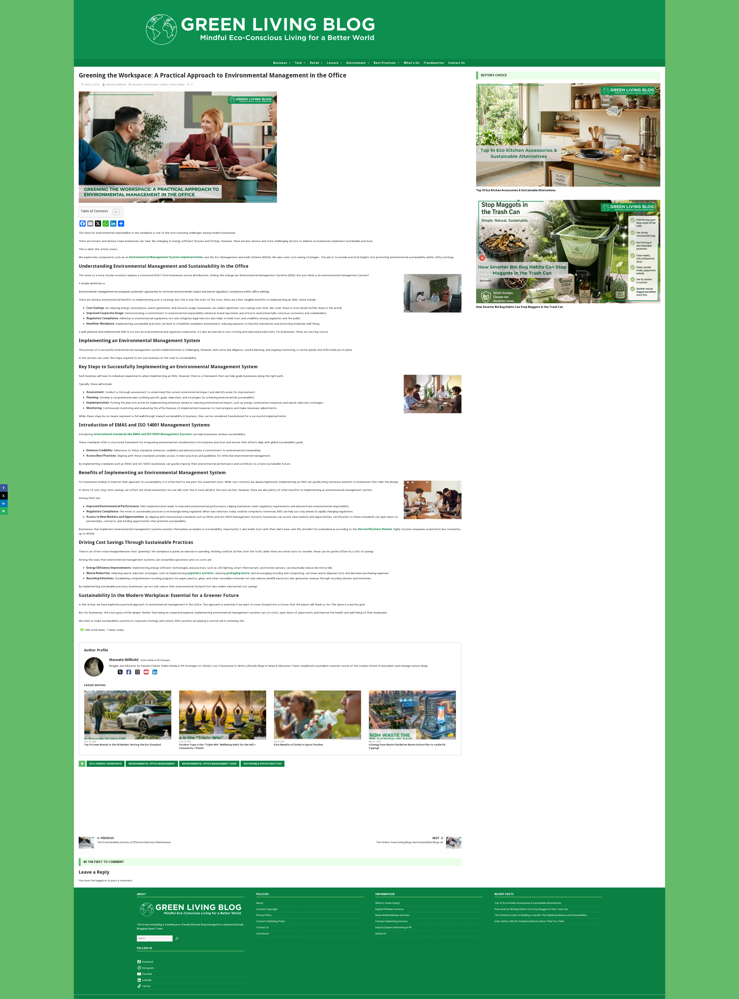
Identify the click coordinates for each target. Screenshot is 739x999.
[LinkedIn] (154, 672)
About (259, 903)
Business (280, 63)
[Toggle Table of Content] (114, 212)
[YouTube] (146, 672)
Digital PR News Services (389, 909)
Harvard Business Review (375, 529)
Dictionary (260, 738)
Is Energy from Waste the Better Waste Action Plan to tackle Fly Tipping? (407, 746)
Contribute (262, 934)
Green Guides (176, 84)
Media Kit (380, 934)
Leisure (332, 63)
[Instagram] (137, 672)
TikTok (146, 986)
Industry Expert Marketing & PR (393, 927)
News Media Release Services (392, 915)
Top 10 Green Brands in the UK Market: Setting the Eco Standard (122, 744)
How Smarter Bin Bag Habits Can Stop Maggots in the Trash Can (519, 307)
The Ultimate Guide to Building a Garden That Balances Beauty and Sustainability (540, 915)
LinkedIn (147, 980)
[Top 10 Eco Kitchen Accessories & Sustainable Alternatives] (568, 184)
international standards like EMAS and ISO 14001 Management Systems (143, 434)
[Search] (177, 938)
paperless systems (200, 573)
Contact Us (456, 63)
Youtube (147, 974)
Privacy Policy (263, 915)
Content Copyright (267, 909)
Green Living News (351, 738)
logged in (101, 880)
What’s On (412, 63)
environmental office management (152, 764)
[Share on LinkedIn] (4, 503)
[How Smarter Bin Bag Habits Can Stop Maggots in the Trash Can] (568, 301)
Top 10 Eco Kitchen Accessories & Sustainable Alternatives (516, 190)
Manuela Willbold (116, 84)
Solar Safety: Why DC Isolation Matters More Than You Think (529, 921)
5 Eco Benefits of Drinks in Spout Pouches (299, 744)
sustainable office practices (262, 764)
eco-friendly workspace (105, 764)
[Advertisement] (194, 804)
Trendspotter (433, 63)
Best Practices (385, 63)
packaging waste (238, 573)
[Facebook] (128, 672)
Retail (314, 63)
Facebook (147, 962)
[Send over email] (4, 511)
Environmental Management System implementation (166, 257)
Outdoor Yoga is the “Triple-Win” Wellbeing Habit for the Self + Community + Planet (217, 746)
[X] (120, 672)
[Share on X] (4, 496)
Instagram (148, 968)
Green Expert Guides (156, 84)
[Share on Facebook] (4, 488)
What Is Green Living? (387, 903)
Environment (356, 63)
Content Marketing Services (391, 921)
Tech (298, 63)
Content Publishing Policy (270, 921)
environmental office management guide (209, 764)
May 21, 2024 (92, 84)
